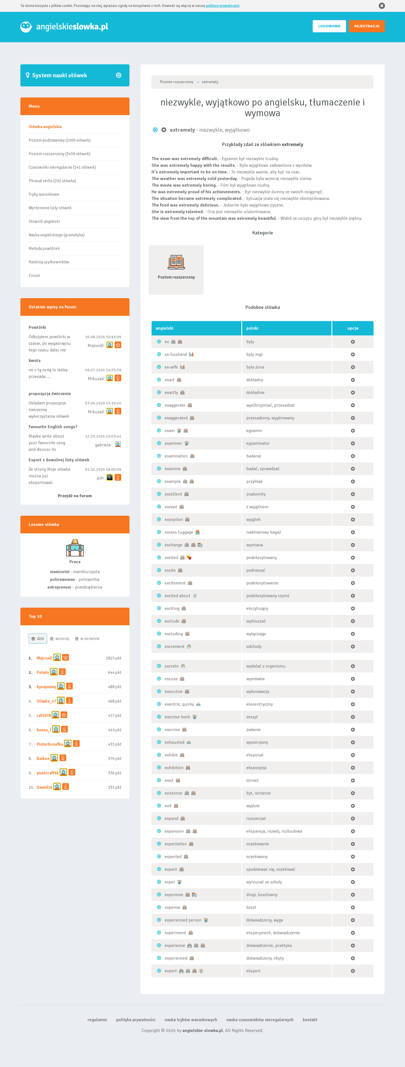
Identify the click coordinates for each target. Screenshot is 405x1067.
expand (171, 818)
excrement (175, 646)
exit (168, 806)
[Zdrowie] (189, 646)
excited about (177, 596)
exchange (173, 545)
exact (170, 380)
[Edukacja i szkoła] (179, 430)
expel (170, 882)
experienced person (183, 920)
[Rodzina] (191, 354)
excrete (172, 666)
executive (174, 691)
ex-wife (171, 367)
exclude (172, 621)
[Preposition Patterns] (195, 595)
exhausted (174, 742)
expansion (174, 831)
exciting (172, 608)
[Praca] (189, 945)
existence (173, 793)
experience (175, 945)
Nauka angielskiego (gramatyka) (57, 234)
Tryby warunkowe (44, 194)
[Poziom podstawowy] (173, 341)
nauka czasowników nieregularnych (259, 1020)
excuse (171, 679)
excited (171, 557)
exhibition (174, 768)
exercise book (177, 717)
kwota (34, 360)
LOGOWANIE (329, 26)
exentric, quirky (179, 704)
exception (174, 519)
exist (169, 780)
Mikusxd (96, 379)
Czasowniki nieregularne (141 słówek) (62, 167)
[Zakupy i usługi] (200, 544)
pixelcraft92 (48, 773)
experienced (176, 958)
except (171, 507)
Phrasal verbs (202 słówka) (52, 180)
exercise (172, 729)
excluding (174, 634)
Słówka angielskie (45, 126)
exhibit (171, 755)
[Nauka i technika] (201, 970)
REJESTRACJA (366, 26)
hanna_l (44, 729)
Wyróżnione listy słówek (50, 207)
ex (167, 342)
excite (170, 570)
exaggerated (176, 418)
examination (176, 456)
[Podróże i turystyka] (197, 532)
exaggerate (175, 405)
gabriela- (103, 445)
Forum (34, 275)
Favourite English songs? (53, 427)
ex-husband (176, 354)
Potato (43, 672)
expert (171, 971)
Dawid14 (44, 787)
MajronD (96, 345)
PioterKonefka (50, 744)
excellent (173, 494)
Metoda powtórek (44, 248)
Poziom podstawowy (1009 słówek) (60, 140)
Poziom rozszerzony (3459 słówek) (59, 153)
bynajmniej (46, 686)
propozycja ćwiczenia (50, 393)
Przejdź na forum (75, 496)
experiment (175, 933)
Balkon (43, 758)
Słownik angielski (44, 221)
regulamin (97, 1020)
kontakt (310, 1020)
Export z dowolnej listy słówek (59, 460)
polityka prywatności (135, 1020)
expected (173, 856)
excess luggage (179, 532)
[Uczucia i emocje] (189, 557)
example (173, 481)
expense (172, 907)
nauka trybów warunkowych (191, 1020)
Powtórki (37, 327)
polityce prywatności (222, 6)
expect (171, 869)
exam (170, 430)
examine (172, 469)
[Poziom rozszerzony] (180, 341)
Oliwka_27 (46, 701)
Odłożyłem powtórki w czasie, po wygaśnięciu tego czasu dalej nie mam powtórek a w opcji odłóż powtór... (50, 350)
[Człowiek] (198, 704)
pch (100, 478)
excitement (175, 583)
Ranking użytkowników (49, 262)
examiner (173, 443)
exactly (171, 392)
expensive (174, 894)
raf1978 (44, 715)
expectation (176, 844)
